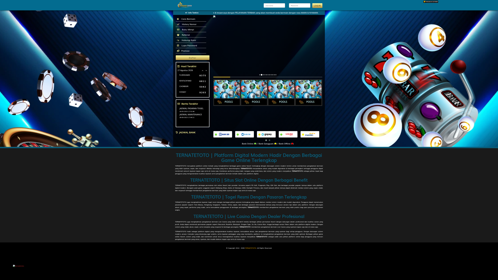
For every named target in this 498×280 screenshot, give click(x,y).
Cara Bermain (187, 18)
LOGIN (317, 5)
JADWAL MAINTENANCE (190, 114)
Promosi (185, 50)
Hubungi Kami (188, 40)
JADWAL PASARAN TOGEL (191, 108)
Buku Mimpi (187, 29)
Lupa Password (188, 45)
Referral (185, 34)
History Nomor (188, 24)
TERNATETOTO (180, 166)
